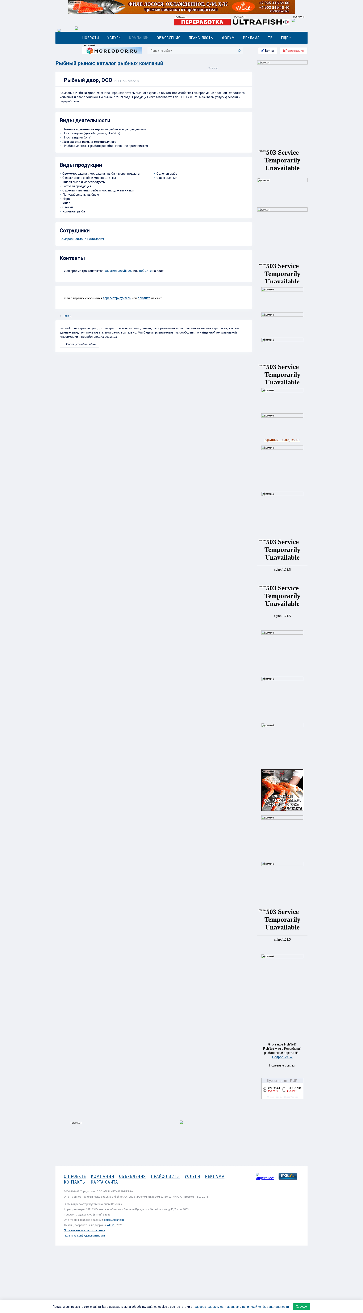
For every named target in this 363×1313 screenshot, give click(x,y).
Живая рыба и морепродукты (83, 182)
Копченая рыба (73, 211)
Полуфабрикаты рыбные (80, 194)
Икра (66, 199)
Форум (228, 38)
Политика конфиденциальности (84, 1235)
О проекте (75, 1176)
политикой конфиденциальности (265, 1306)
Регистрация (294, 50)
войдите (145, 271)
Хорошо (301, 1306)
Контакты (75, 1182)
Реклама (251, 38)
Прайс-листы (201, 38)
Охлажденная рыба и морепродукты (89, 178)
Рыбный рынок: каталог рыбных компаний (109, 63)
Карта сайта (104, 1182)
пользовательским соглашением (216, 1306)
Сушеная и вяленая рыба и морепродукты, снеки (98, 190)
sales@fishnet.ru (114, 1219)
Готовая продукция (76, 186)
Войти (269, 50)
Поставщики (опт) (76, 137)
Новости (90, 38)
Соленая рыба (167, 173)
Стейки (67, 207)
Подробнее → (282, 1057)
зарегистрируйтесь (118, 271)
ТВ (270, 38)
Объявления (168, 38)
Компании (139, 38)
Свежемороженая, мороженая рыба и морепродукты (101, 173)
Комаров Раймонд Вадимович (82, 239)
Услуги (114, 38)
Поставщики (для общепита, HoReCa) (91, 133)
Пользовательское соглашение (84, 1230)
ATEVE (111, 1225)
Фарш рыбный (167, 178)
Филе (66, 203)
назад (67, 315)
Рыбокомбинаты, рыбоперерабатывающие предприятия (105, 146)
